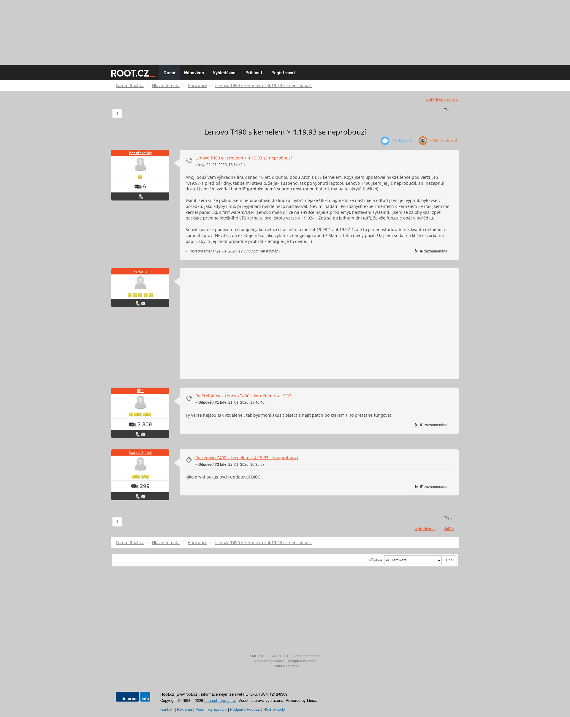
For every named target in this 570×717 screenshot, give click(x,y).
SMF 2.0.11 (259, 656)
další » (452, 99)
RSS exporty (274, 709)
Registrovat (283, 72)
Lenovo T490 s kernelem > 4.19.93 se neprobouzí (243, 158)
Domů (169, 72)
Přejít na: (376, 560)
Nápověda (194, 72)
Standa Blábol (140, 452)
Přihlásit (254, 72)
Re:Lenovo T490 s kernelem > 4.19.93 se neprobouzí (246, 457)
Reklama (140, 271)
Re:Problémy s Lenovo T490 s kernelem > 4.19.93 (243, 396)
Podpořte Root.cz (245, 709)
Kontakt (167, 709)
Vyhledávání (225, 72)
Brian (312, 661)
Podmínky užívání (211, 709)
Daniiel (279, 661)
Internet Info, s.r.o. (220, 700)
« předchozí (436, 99)
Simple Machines (306, 656)
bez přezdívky (140, 152)
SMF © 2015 (280, 656)
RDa (140, 390)
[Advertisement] (285, 29)
